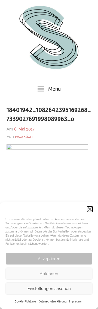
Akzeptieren (49, 258)
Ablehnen (49, 273)
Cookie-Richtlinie (25, 301)
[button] (90, 209)
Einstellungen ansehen (49, 288)
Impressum (76, 301)
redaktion (24, 136)
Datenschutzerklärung (52, 301)
